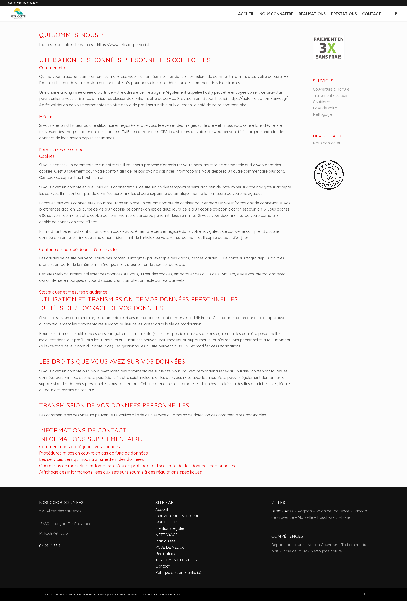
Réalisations (165, 553)
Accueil (161, 509)
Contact (162, 566)
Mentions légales (170, 528)
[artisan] (18, 13)
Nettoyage (322, 114)
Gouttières (321, 101)
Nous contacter (326, 143)
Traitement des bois (330, 95)
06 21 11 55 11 (50, 545)
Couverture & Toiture (331, 89)
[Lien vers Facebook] (396, 13)
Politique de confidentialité (178, 572)
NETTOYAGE (166, 534)
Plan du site (165, 541)
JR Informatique (83, 594)
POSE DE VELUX (169, 547)
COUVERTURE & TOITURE (178, 515)
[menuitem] (246, 13)
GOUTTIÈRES (166, 522)
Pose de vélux (325, 108)
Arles (289, 511)
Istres (276, 511)
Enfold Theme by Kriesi (167, 594)
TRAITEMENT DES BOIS (176, 560)
